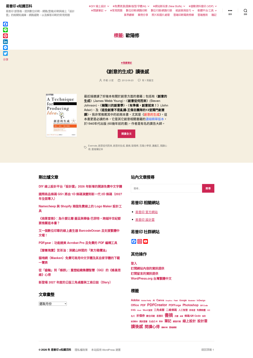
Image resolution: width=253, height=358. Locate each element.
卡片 (208, 310)
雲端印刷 (164, 327)
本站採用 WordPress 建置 (106, 350)
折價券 (140, 316)
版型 (204, 316)
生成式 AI (153, 321)
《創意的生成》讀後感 (126, 71)
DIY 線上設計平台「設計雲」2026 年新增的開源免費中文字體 (80, 186)
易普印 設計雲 (145, 219)
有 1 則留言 (148, 80)
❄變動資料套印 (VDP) (201, 6)
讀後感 (137, 326)
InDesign (201, 300)
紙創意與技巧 (183, 10)
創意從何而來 (105, 145)
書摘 (128, 145)
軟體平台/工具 (206, 10)
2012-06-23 (127, 80)
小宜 (111, 80)
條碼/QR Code (192, 315)
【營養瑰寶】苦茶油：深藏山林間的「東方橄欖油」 (73, 250)
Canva (160, 300)
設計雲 (202, 320)
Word (139, 310)
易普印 (160, 315)
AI (154, 300)
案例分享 (143, 14)
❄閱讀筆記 (97, 10)
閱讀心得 (152, 326)
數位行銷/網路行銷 (161, 10)
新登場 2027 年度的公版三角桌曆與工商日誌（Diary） (76, 282)
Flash (176, 300)
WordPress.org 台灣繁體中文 (151, 278)
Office (135, 305)
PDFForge (175, 305)
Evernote (92, 145)
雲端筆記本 (97, 149)
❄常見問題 (116, 10)
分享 (5, 59)
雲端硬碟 (173, 327)
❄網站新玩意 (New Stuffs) (167, 6)
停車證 (192, 310)
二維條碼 (171, 310)
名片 (133, 315)
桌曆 (181, 316)
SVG (133, 310)
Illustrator (191, 300)
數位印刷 (150, 315)
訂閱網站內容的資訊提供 (147, 268)
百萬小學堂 (145, 145)
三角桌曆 (159, 310)
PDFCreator (157, 304)
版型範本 (134, 321)
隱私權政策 (81, 350)
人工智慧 (183, 310)
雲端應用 (203, 14)
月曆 (176, 316)
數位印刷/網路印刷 (136, 10)
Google (183, 300)
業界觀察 (129, 14)
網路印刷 (177, 321)
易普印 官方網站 (146, 212)
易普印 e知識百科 (19, 6)
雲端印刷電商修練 (183, 14)
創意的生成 (119, 145)
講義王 (155, 145)
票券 (161, 321)
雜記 (214, 14)
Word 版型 (147, 310)
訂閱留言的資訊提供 (144, 273)
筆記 (167, 320)
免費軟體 (201, 310)
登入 (134, 263)
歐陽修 (134, 145)
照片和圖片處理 (161, 14)
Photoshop (191, 305)
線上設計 (189, 320)
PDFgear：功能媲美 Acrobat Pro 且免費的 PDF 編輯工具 (78, 242)
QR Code (204, 305)
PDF (143, 305)
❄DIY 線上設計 (97, 6)
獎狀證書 (143, 321)
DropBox (169, 300)
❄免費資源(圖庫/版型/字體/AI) (129, 6)
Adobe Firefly (146, 300)
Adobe (135, 300)
